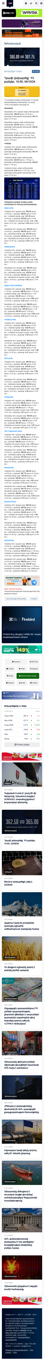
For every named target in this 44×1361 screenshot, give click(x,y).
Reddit (22, 683)
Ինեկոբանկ (8, 397)
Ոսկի (6, 734)
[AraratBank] (22, 91)
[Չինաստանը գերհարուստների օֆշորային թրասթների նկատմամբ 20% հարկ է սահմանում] (22, 1043)
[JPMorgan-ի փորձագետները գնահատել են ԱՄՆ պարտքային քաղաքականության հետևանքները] (22, 1087)
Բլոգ (15, 1352)
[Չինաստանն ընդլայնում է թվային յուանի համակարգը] (22, 1267)
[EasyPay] (22, 13)
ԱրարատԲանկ (10, 501)
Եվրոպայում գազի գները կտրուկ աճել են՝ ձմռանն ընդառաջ (20, 1152)
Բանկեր (34, 599)
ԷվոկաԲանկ (9, 540)
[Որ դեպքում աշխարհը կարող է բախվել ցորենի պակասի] (22, 948)
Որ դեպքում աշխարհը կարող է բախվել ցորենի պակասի (19, 968)
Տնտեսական (10, 957)
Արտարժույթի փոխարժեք (16, 599)
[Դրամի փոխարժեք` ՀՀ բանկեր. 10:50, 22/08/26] (22, 822)
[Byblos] (22, 23)
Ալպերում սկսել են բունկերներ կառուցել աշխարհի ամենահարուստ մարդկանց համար (21, 926)
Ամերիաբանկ (9, 247)
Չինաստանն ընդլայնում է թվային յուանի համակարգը (20, 1287)
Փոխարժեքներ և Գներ (15, 706)
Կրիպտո (8, 872)
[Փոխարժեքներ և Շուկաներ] (31, 3)
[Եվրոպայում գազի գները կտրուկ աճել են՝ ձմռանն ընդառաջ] (22, 1132)
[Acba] (22, 649)
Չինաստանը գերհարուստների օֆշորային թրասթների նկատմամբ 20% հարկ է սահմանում (21, 1065)
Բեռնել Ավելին (23, 745)
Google (10, 676)
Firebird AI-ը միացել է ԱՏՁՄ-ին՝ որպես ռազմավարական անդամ (22, 635)
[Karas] (22, 756)
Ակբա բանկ (8, 208)
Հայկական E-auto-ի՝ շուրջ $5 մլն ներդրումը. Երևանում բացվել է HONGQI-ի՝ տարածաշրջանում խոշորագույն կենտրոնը (20, 798)
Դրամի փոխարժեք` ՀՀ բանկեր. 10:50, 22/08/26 (19, 842)
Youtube (11, 669)
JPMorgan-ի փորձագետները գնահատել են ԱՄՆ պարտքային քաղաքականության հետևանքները (21, 1109)
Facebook (16, 662)
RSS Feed (34, 662)
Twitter (22, 669)
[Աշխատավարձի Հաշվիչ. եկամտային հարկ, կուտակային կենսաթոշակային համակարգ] (26, 3)
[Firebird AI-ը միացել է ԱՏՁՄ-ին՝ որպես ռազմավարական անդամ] (22, 618)
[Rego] (22, 580)
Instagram (34, 669)
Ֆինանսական (12, 43)
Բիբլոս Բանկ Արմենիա (13, 285)
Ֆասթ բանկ (9, 467)
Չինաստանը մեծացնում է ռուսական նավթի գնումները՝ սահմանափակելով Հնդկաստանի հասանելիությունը (20, 1196)
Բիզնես (8, 783)
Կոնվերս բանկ (10, 319)
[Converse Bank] (22, 695)
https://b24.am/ (11, 1333)
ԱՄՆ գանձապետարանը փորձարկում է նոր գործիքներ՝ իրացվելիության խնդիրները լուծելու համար (19, 1243)
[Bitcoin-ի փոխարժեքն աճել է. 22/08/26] (22, 863)
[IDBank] (22, 33)
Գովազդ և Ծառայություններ (16, 1350)
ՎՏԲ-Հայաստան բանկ (13, 431)
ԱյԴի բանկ (8, 358)
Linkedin (34, 683)
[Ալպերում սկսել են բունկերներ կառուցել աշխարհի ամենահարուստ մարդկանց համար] (22, 904)
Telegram (11, 683)
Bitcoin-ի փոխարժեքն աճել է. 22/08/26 (18, 883)
